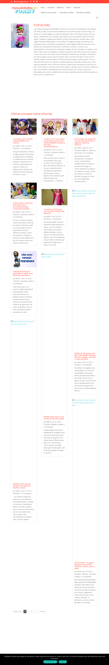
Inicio (43, 8)
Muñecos (60, 8)
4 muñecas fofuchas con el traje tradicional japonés (54, 211)
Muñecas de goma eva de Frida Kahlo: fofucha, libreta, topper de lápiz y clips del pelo (85, 356)
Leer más (63, 662)
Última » (43, 611)
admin (18, 146)
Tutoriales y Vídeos (66, 13)
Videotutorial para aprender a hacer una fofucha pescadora (23, 273)
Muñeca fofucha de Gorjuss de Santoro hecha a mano (22, 486)
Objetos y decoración (49, 13)
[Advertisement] (54, 95)
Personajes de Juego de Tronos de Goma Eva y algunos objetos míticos (85, 142)
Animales (77, 8)
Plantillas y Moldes (83, 13)
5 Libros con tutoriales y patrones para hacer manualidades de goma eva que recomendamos (54, 143)
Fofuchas (50, 8)
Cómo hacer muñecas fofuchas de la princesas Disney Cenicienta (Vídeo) (23, 206)
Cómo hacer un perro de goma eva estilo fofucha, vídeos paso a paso (84, 565)
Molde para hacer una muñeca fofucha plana (54, 417)
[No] (106, 659)
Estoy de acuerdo (50, 662)
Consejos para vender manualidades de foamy (23, 141)
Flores (68, 8)
